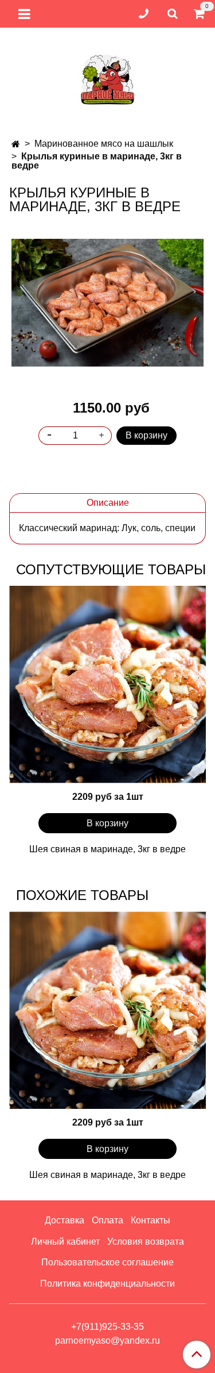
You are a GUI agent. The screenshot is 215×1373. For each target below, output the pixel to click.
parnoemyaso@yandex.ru (107, 1340)
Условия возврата (145, 1241)
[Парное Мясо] (108, 78)
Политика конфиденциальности (107, 1283)
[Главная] (15, 144)
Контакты (150, 1220)
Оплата (107, 1220)
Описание (108, 503)
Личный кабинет (65, 1241)
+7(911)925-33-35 (107, 1327)
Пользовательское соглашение (107, 1262)
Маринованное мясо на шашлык (103, 143)
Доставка (64, 1220)
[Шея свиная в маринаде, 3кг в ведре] (107, 684)
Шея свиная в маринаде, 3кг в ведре (107, 849)
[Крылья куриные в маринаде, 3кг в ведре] (107, 303)
